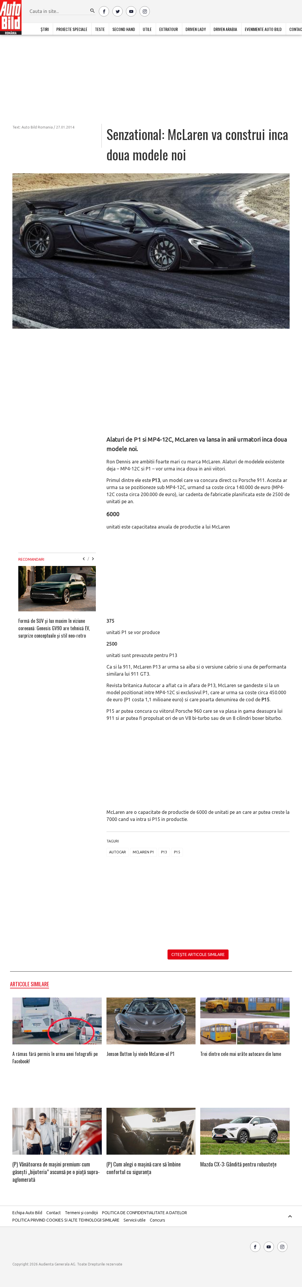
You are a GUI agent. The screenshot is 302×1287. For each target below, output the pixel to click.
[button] (93, 10)
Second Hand (123, 29)
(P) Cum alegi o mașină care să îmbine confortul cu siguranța (143, 1168)
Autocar (117, 852)
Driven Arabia (225, 29)
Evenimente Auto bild (263, 29)
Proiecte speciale (71, 29)
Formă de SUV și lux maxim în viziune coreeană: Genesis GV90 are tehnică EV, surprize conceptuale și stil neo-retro (54, 628)
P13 (164, 852)
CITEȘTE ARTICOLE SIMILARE (198, 954)
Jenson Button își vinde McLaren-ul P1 (140, 1053)
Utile (147, 29)
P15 (177, 852)
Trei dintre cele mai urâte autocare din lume (240, 1053)
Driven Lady (196, 29)
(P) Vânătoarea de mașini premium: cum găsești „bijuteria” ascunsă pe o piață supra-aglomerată (56, 1171)
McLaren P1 (143, 852)
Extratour (168, 29)
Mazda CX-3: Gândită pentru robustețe (238, 1164)
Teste (100, 29)
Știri (45, 29)
